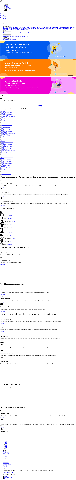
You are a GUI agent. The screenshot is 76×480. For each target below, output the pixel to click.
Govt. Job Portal (6, 452)
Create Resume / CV (7, 459)
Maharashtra (10, 29)
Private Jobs (14, 39)
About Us (7, 6)
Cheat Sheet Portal (6, 454)
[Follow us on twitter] (39, 106)
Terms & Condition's (8, 477)
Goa (42, 28)
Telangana (38, 28)
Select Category (6, 31)
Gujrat (65, 27)
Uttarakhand (20, 28)
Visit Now (2, 323)
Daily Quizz (3, 19)
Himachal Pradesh (48, 28)
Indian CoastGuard (32, 32)
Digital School (7, 36)
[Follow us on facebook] (38, 106)
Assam (55, 27)
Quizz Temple (8, 8)
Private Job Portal (6, 453)
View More (2, 187)
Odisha (69, 27)
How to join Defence (7, 464)
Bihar (35, 27)
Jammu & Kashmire (62, 28)
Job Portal (3, 18)
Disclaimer (6, 478)
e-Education (3, 14)
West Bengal (26, 28)
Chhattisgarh (60, 27)
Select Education (6, 35)
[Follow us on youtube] (41, 106)
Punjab (73, 27)
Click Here (10, 212)
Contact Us (7, 7)
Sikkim (5, 28)
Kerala (68, 28)
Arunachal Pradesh (49, 27)
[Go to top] (1, 1)
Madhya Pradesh (24, 27)
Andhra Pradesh (41, 27)
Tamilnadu (10, 28)
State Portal (5, 451)
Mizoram (16, 29)
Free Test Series (6, 455)
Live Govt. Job (5, 462)
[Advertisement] (36, 273)
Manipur (21, 29)
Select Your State (6, 26)
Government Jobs (7, 39)
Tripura (15, 28)
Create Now (2, 256)
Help (7, 5)
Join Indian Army (7, 32)
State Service (4, 16)
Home (2, 13)
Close (7, 4)
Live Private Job (6, 463)
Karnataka (32, 28)
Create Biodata (5, 460)
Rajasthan (13, 27)
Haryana (31, 27)
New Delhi (18, 27)
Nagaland (26, 29)
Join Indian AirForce (16, 32)
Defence (3, 17)
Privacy (5, 476)
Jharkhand (55, 28)
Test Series (13, 36)
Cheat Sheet (19, 36)
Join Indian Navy (24, 32)
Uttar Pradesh (7, 27)
